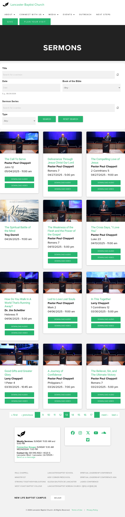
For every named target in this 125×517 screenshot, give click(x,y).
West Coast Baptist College (28, 486)
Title (4, 68)
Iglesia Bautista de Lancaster (62, 481)
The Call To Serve (15, 159)
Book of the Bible (71, 81)
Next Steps (103, 14)
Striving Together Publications (30, 481)
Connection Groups (26, 447)
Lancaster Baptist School (60, 472)
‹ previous (27, 415)
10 (48, 415)
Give (10, 21)
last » (115, 415)
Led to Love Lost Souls (61, 299)
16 (85, 415)
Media (53, 14)
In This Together (101, 299)
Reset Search (70, 119)
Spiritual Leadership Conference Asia (95, 477)
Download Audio (19, 179)
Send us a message (26, 457)
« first (14, 415)
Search (47, 119)
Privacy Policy (92, 510)
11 (54, 415)
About (9, 14)
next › (105, 415)
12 (60, 415)
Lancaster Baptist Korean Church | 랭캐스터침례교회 (63, 486)
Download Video (19, 185)
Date (4, 81)
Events (68, 14)
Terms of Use (77, 510)
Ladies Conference (89, 481)
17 (91, 415)
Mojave (57, 498)
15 (79, 415)
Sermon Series (10, 101)
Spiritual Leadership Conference (95, 472)
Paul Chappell (21, 472)
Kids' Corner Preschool (59, 477)
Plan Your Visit (35, 21)
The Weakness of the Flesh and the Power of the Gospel (61, 231)
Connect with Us (31, 14)
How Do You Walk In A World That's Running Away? (18, 302)
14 (72, 415)
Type (4, 114)
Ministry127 (20, 477)
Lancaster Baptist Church (27, 4)
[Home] (5, 4)
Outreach (85, 14)
